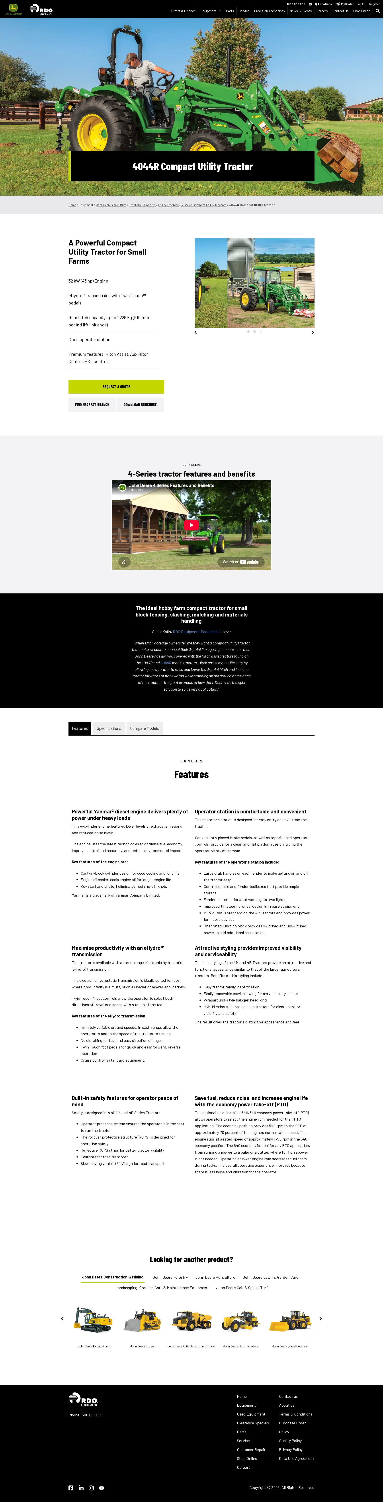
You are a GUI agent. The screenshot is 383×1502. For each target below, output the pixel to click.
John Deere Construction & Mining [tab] (112, 1276)
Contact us (288, 1396)
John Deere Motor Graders (240, 1346)
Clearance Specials (253, 1422)
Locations (324, 4)
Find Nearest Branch (92, 404)
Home (72, 205)
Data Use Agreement (296, 1458)
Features (80, 728)
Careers (322, 11)
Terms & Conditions (295, 1414)
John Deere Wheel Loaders (290, 1346)
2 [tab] (254, 331)
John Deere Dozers (142, 1346)
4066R (165, 662)
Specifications (109, 728)
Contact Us (340, 11)
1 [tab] (248, 331)
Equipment (246, 1405)
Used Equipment (251, 1414)
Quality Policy (290, 1440)
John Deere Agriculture (111, 205)
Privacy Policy (291, 1449)
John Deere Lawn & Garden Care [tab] (270, 1277)
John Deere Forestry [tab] (170, 1277)
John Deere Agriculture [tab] (215, 1277)
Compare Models (144, 728)
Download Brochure (140, 404)
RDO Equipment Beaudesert (197, 631)
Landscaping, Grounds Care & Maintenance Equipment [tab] (162, 1287)
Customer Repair (251, 1449)
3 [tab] (261, 331)
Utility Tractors (168, 205)
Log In (360, 4)
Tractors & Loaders (142, 205)
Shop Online (361, 11)
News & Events (301, 11)
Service (244, 11)
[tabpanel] (255, 283)
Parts (230, 11)
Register (374, 4)
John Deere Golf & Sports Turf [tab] (242, 1287)
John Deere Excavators (93, 1346)
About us (286, 1405)
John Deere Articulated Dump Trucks (191, 1346)
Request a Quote (116, 386)
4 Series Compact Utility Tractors (204, 205)
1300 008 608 (296, 4)
